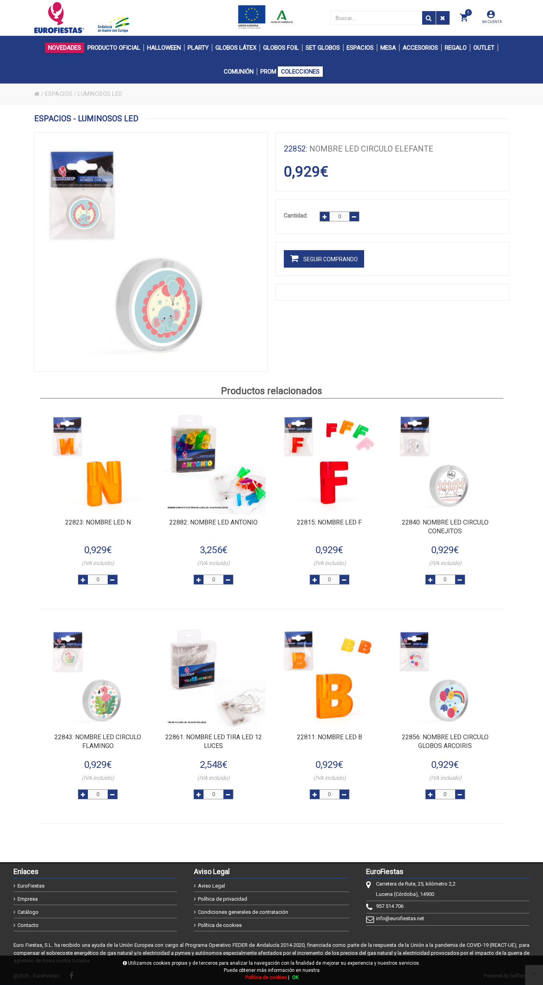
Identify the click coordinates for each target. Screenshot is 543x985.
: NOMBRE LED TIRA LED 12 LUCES (213, 741)
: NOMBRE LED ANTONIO (213, 522)
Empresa (27, 899)
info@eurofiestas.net (400, 918)
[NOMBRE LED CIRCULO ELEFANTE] (151, 252)
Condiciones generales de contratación (243, 912)
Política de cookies (220, 925)
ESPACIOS (59, 94)
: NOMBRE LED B (329, 737)
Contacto (28, 925)
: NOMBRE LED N (98, 522)
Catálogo (28, 912)
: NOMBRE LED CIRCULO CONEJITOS (445, 527)
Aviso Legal (211, 886)
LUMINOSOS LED (100, 94)
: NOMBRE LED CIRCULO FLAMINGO (97, 741)
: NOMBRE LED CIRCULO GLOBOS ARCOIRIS (445, 741)
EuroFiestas (31, 886)
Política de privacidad (222, 899)
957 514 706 (389, 906)
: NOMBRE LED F (329, 522)
